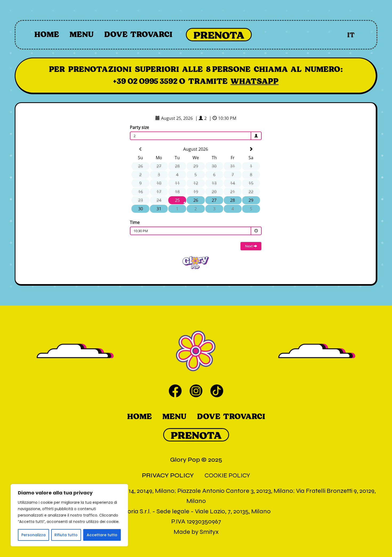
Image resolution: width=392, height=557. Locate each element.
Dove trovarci (138, 34)
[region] (69, 515)
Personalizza (33, 535)
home (46, 34)
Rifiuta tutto (66, 535)
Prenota (218, 35)
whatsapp (254, 81)
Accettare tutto (102, 535)
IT (351, 35)
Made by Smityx (196, 532)
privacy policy (168, 475)
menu (82, 34)
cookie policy (227, 475)
